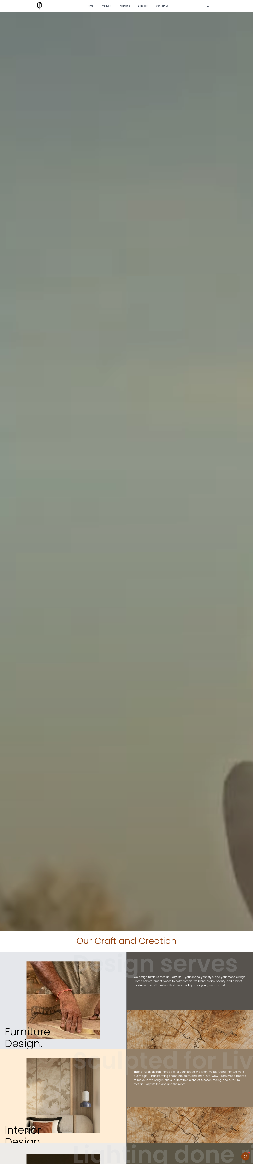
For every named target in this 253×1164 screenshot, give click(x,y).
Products (106, 5)
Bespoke (143, 5)
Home (90, 5)
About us (125, 5)
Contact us (162, 5)
